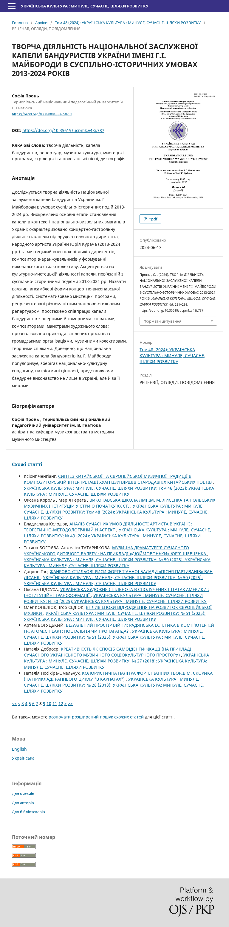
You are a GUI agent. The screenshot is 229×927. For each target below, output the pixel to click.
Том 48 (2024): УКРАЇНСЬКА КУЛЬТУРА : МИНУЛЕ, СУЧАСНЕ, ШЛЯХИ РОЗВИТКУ (128, 22)
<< (14, 703)
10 (49, 703)
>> (70, 703)
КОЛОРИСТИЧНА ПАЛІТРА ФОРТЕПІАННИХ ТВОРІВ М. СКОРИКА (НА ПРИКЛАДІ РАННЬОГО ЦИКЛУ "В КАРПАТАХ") (118, 676)
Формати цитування (162, 321)
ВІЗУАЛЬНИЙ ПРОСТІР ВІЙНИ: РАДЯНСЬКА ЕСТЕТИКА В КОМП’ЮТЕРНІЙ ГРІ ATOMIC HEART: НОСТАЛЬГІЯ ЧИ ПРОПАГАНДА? (119, 628)
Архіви (41, 22)
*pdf (152, 219)
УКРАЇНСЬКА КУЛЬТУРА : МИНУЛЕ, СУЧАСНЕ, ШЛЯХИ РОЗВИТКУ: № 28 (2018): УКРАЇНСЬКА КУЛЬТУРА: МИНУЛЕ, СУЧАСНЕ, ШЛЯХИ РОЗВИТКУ (114, 685)
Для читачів (23, 794)
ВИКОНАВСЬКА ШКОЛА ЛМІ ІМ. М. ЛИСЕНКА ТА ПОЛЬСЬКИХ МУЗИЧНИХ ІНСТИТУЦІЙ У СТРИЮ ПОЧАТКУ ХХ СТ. (119, 503)
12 (60, 703)
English (19, 749)
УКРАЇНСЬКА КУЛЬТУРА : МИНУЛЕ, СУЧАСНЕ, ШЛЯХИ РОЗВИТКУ (84, 6)
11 (54, 703)
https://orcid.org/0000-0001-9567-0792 (42, 114)
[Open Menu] (12, 6)
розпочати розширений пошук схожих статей (96, 717)
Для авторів (23, 802)
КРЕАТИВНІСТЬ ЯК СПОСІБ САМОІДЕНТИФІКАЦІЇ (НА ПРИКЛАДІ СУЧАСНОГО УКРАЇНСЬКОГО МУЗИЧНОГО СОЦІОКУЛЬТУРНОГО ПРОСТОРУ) (107, 652)
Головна (20, 22)
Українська (23, 758)
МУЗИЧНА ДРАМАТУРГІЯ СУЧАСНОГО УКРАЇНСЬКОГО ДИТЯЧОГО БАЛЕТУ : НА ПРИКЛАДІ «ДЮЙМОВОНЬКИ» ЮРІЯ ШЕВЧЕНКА (115, 550)
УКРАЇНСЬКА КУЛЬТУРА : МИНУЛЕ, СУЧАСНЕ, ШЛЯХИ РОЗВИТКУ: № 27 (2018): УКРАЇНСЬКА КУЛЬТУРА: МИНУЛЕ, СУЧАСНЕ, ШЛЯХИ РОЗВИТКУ (116, 661)
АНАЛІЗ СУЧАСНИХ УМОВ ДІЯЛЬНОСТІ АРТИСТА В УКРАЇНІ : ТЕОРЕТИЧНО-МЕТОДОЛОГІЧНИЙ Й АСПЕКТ (108, 527)
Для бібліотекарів (28, 811)
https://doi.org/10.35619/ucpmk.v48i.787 (63, 130)
